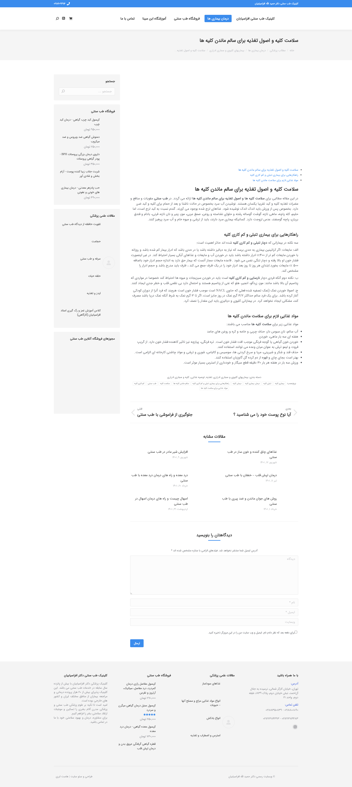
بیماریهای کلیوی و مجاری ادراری (230, 377)
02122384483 (290, 718)
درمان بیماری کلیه (252, 383)
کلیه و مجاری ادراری (178, 377)
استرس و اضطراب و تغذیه (205, 735)
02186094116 (59, 3)
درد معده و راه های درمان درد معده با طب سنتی (159, 478)
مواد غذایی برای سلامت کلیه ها (214, 388)
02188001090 (291, 710)
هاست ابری (62, 776)
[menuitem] (255, 18)
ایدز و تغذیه (94, 293)
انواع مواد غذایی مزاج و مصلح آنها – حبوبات (201, 703)
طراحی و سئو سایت (81, 776)
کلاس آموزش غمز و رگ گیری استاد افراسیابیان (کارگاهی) (81, 312)
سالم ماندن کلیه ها (181, 383)
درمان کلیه (237, 383)
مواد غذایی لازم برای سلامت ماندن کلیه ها (275, 180)
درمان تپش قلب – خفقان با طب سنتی (251, 475)
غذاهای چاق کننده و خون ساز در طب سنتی (252, 454)
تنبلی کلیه (267, 383)
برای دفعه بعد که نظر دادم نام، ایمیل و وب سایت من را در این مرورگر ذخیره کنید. (251, 633)
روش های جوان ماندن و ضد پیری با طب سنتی (249, 501)
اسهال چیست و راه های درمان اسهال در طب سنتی (161, 501)
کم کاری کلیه (139, 383)
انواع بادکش (213, 718)
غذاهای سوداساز (211, 684)
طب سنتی (152, 383)
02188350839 (274, 710)
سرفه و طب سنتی (90, 259)
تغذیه (209, 377)
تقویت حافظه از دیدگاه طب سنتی (81, 224)
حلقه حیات (94, 276)
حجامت (96, 241)
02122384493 (271, 718)
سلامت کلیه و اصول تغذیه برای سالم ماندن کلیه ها (268, 170)
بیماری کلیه (279, 383)
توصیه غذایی (198, 377)
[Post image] (292, 458)
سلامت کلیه (165, 383)
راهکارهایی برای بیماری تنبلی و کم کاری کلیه (274, 175)
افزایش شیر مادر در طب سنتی (168, 451)
